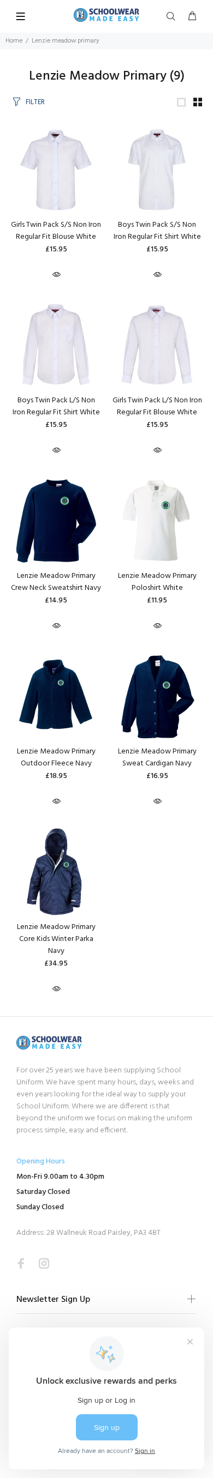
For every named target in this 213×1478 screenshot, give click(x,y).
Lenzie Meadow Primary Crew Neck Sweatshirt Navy (56, 582)
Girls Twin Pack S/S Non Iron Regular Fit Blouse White (56, 231)
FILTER (35, 102)
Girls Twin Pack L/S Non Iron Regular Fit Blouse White (157, 406)
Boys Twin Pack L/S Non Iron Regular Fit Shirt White (56, 406)
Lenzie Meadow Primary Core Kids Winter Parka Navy (56, 939)
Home (13, 40)
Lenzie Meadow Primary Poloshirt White (157, 582)
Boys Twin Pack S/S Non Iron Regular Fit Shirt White (157, 231)
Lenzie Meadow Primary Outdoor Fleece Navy (56, 757)
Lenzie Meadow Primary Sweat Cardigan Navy (157, 757)
